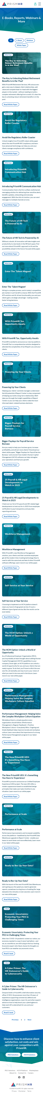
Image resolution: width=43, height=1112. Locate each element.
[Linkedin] (24, 1077)
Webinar (30, 40)
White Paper (21, 45)
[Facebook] (19, 1077)
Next (29, 1020)
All (11, 40)
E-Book (19, 40)
